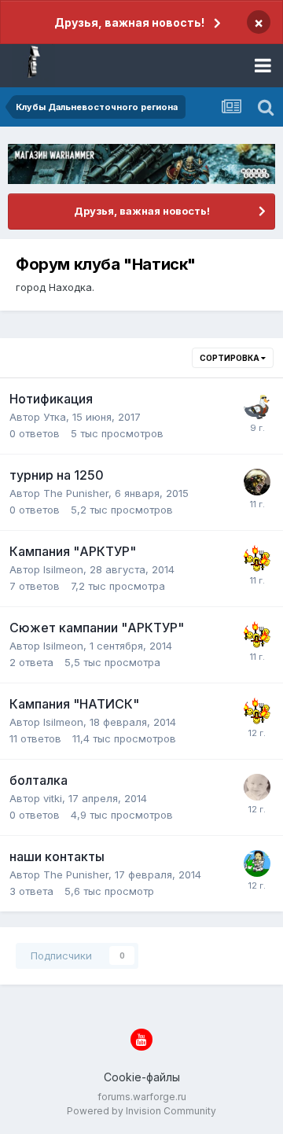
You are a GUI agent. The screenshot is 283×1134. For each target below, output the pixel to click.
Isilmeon (63, 569)
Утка (54, 417)
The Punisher (75, 493)
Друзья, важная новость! (129, 22)
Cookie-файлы (142, 1077)
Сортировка (230, 358)
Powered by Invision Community (141, 1111)
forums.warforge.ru (141, 1097)
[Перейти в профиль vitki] (257, 787)
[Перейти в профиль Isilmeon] (257, 558)
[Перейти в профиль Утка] (257, 405)
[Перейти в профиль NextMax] (257, 863)
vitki (52, 798)
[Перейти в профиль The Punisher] (257, 482)
